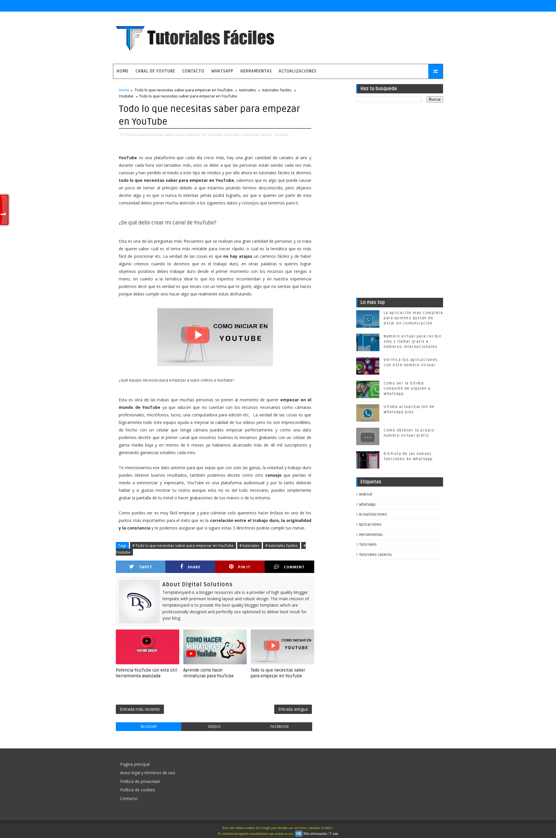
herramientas (371, 534)
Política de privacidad (140, 781)
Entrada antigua (293, 709)
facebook (279, 726)
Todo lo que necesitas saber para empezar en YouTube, (174, 134)
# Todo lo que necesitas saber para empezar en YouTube (183, 545)
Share (194, 567)
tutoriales (247, 89)
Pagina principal (134, 764)
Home (123, 71)
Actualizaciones (298, 71)
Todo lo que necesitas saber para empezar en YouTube (184, 89)
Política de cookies (137, 789)
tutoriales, (233, 134)
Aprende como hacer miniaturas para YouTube (208, 673)
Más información (315, 834)
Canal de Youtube (155, 71)
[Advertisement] (399, 202)
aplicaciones (370, 524)
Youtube (126, 96)
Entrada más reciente (140, 709)
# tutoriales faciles (281, 545)
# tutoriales (249, 545)
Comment (294, 567)
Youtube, (282, 134)
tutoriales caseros (375, 554)
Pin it (244, 567)
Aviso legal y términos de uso (147, 772)
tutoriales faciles (277, 89)
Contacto (193, 71)
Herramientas (256, 71)
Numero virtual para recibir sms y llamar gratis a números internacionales (413, 341)
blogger (149, 726)
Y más (333, 834)
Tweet (145, 567)
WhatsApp (222, 71)
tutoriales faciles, (258, 134)
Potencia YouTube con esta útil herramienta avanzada (147, 673)
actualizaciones (373, 514)
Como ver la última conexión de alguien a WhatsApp (407, 388)
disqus (214, 726)
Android (365, 494)
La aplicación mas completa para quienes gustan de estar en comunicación (413, 318)
